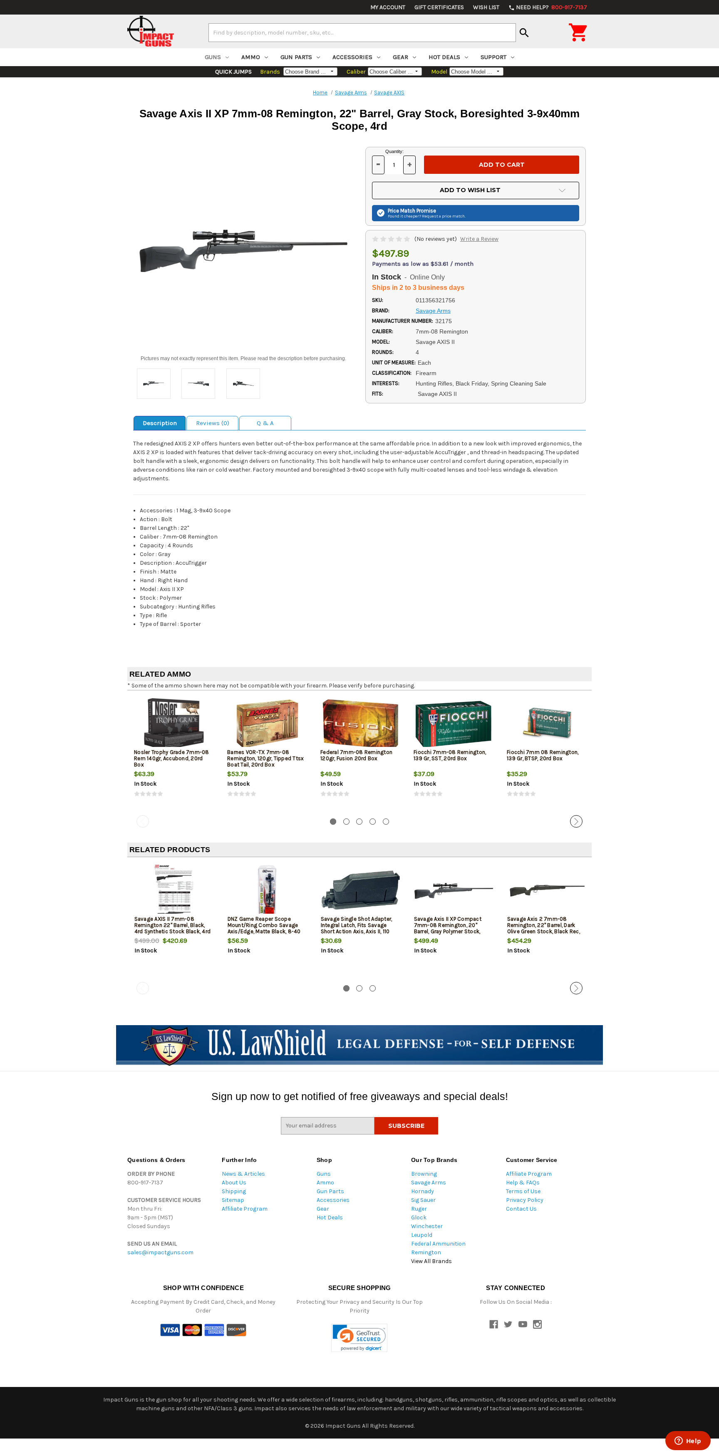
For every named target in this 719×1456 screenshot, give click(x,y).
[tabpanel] (173, 754)
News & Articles (243, 1173)
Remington (426, 1252)
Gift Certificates (439, 7)
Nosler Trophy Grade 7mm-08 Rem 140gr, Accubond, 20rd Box (171, 758)
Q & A (265, 423)
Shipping (234, 1191)
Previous (142, 821)
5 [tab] (386, 821)
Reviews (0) (212, 423)
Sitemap (233, 1200)
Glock (418, 1217)
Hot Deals (444, 57)
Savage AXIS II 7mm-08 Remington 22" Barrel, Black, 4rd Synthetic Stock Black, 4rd (172, 925)
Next (576, 821)
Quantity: (394, 151)
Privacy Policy (524, 1200)
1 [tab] (333, 821)
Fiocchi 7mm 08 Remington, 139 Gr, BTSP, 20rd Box (542, 755)
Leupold (421, 1234)
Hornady (422, 1191)
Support (493, 57)
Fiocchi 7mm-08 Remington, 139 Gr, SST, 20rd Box (450, 755)
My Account (387, 7)
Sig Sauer (423, 1200)
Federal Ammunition (438, 1243)
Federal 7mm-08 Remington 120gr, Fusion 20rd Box (356, 755)
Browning (424, 1173)
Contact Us (521, 1208)
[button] (359, 1338)
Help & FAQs (523, 1182)
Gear (400, 57)
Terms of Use (523, 1191)
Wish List (486, 7)
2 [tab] (346, 821)
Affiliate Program (245, 1208)
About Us (234, 1182)
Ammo (250, 57)
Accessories (352, 57)
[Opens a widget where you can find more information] (688, 1441)
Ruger (419, 1208)
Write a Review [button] (479, 238)
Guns (213, 57)
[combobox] (362, 32)
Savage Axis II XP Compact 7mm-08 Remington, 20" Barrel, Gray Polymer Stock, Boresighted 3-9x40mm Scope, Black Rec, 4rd (447, 931)
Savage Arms (428, 1182)
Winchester (427, 1226)
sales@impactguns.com (160, 1252)
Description (160, 423)
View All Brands (431, 1261)
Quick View (174, 724)
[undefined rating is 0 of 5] (392, 238)
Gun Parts (296, 57)
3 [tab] (359, 821)
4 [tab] (372, 821)
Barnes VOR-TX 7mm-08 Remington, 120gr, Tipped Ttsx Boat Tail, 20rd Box (265, 758)
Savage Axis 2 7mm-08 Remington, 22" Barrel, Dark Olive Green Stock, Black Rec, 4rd (543, 928)
